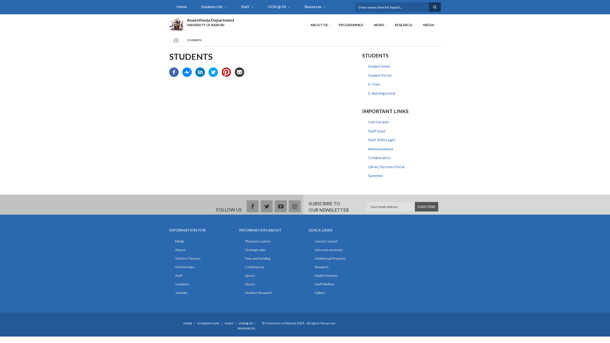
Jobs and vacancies (329, 250)
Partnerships (184, 267)
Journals (181, 293)
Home (182, 6)
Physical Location (258, 241)
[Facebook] (174, 72)
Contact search (326, 241)
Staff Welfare (325, 284)
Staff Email (377, 131)
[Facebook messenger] (187, 72)
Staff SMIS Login (381, 140)
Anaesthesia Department (210, 20)
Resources (313, 6)
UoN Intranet (378, 122)
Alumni (180, 250)
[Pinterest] (226, 72)
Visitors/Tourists (188, 258)
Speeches (375, 175)
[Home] (176, 23)
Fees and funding (257, 258)
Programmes (351, 25)
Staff (245, 6)
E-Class (374, 84)
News (379, 25)
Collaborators (379, 158)
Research (403, 25)
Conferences (254, 267)
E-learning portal (381, 93)
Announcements (380, 149)
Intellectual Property (330, 258)
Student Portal (379, 75)
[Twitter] (213, 72)
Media (428, 25)
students (182, 284)
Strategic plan (255, 250)
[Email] (239, 72)
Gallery (320, 293)
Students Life (212, 6)
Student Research (258, 293)
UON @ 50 (277, 6)
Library (250, 284)
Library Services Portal (386, 167)
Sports (250, 275)
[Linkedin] (200, 72)
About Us (319, 25)
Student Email (379, 66)
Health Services (326, 275)
